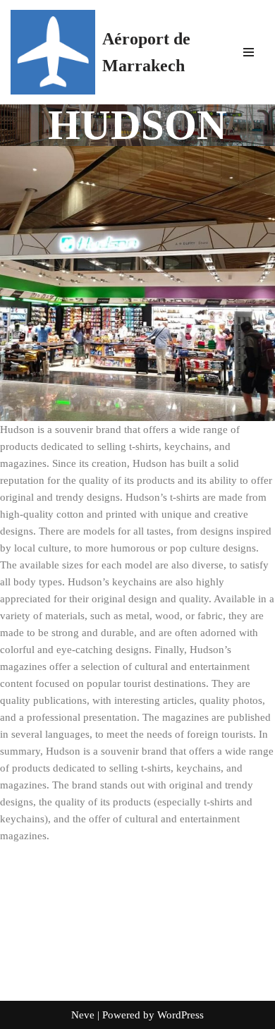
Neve (82, 1015)
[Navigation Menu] (248, 52)
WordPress (180, 1015)
